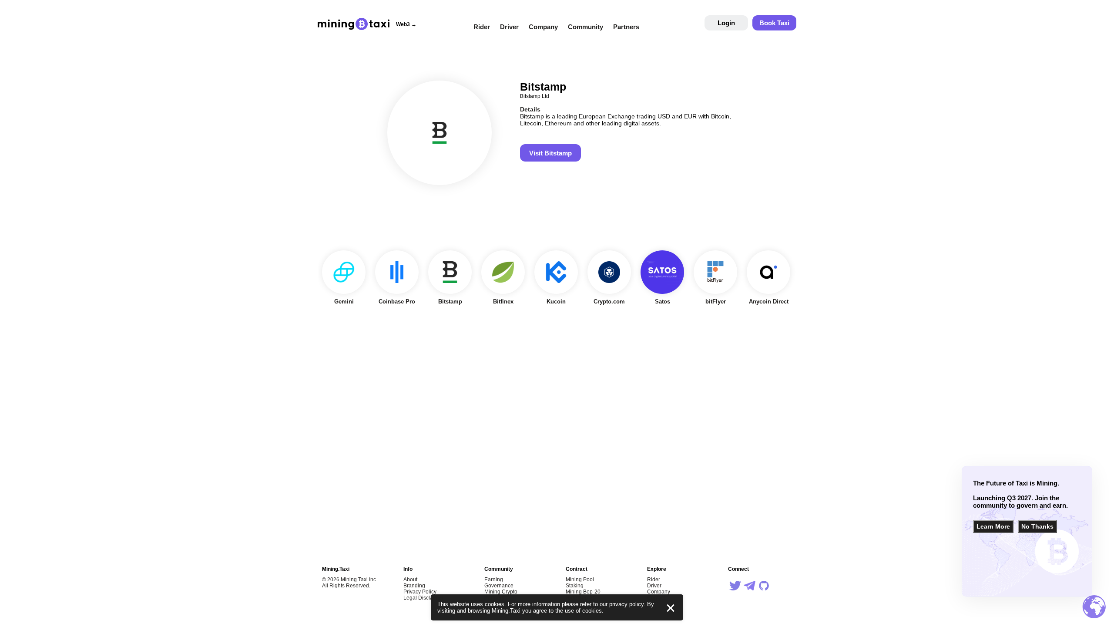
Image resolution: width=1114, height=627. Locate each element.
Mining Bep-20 (583, 592)
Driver (509, 26)
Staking (575, 586)
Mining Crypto (500, 592)
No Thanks (1037, 526)
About (410, 579)
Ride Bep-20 (581, 598)
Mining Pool (580, 579)
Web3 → (406, 24)
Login (726, 23)
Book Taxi (774, 23)
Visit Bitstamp (550, 153)
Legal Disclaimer (423, 598)
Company (543, 26)
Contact (656, 598)
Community (585, 26)
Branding (414, 586)
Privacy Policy (419, 592)
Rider (481, 26)
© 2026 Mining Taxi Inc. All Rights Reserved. (349, 582)
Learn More (993, 526)
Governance (498, 586)
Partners (626, 26)
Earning (493, 579)
